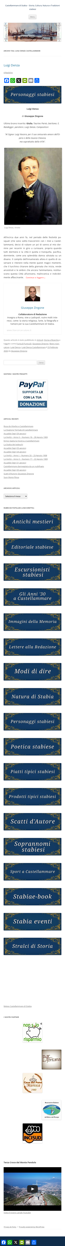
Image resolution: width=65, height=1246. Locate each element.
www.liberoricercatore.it (19, 330)
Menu (32, 17)
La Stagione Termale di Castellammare (21, 430)
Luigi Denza (12, 65)
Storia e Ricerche (51, 340)
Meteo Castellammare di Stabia (18, 1006)
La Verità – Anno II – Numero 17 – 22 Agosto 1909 (26, 459)
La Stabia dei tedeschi (13, 444)
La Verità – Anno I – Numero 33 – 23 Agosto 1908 (25, 455)
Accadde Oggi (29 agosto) (15, 433)
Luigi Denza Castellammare (33, 347)
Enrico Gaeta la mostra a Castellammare (21, 440)
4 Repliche (8, 72)
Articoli (40, 340)
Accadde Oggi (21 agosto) (15, 462)
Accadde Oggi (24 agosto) (15, 451)
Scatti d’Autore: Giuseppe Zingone (19, 473)
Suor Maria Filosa (11, 477)
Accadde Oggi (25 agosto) (15, 448)
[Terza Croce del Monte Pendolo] (32, 1189)
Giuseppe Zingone (40, 343)
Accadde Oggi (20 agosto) (15, 470)
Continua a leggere (36, 277)
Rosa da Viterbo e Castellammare (18, 426)
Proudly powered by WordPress (31, 1227)
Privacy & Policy (10, 1227)
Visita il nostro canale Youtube (17, 1212)
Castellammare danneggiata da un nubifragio (24, 466)
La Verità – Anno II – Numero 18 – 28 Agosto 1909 (26, 437)
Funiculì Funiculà (23, 343)
